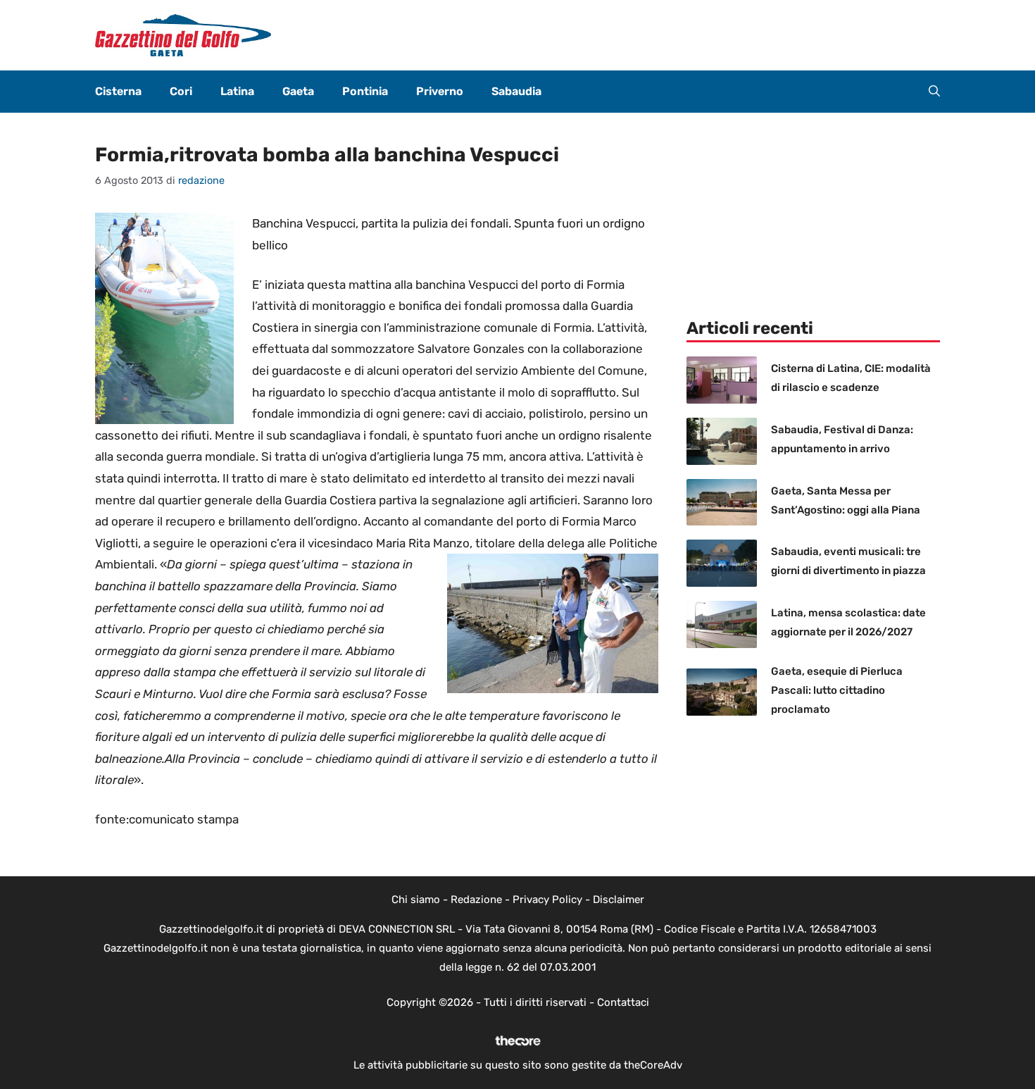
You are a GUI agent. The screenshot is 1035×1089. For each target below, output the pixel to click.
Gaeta (298, 91)
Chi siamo (415, 899)
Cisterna (118, 91)
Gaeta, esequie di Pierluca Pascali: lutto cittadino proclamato (837, 690)
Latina (237, 91)
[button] (934, 91)
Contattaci (623, 1002)
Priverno (439, 91)
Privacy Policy (547, 899)
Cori (181, 91)
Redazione (476, 899)
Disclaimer (618, 899)
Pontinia (365, 91)
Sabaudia (516, 91)
